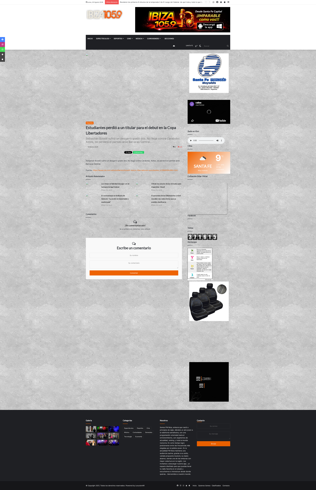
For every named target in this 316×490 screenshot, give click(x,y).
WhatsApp (139, 152)
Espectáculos (102, 39)
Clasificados (216, 486)
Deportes (118, 39)
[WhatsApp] (2, 49)
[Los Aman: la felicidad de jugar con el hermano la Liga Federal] (92, 186)
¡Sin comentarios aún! (135, 225)
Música (139, 39)
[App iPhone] (2, 59)
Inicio (90, 39)
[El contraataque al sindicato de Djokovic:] (92, 198)
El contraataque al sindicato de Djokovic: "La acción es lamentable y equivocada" (115, 199)
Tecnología (128, 436)
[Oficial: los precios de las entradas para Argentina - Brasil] (142, 186)
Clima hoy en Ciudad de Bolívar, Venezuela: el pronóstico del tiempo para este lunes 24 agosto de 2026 (160, 2)
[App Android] (2, 54)
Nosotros (164, 420)
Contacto (201, 420)
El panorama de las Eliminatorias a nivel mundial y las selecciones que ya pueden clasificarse (166, 199)
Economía (138, 436)
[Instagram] (2, 44)
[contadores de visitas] (202, 239)
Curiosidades (153, 39)
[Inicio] (104, 15)
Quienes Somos (204, 486)
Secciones (169, 39)
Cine (129, 39)
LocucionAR (139, 486)
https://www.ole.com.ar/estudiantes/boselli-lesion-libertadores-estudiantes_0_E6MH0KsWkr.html (135, 170)
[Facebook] (2, 39)
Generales (148, 432)
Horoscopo (208, 279)
